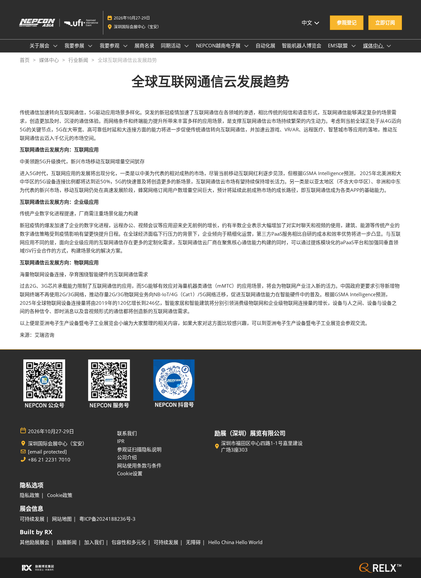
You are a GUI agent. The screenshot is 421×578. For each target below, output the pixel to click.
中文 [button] (307, 22)
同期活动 (171, 45)
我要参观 (110, 45)
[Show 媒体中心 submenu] (389, 45)
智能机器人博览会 (301, 45)
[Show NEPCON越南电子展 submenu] (246, 45)
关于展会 (40, 45)
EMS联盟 (338, 45)
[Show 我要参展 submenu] (90, 45)
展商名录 (144, 45)
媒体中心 (373, 45)
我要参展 (75, 45)
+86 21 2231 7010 (49, 460)
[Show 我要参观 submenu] (125, 45)
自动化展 (265, 45)
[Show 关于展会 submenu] (55, 45)
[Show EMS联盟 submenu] (354, 45)
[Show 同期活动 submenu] (186, 45)
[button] (346, 22)
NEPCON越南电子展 (219, 45)
